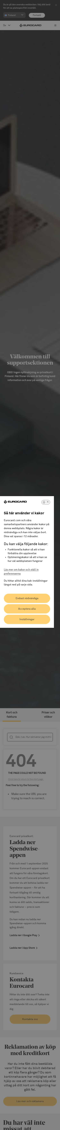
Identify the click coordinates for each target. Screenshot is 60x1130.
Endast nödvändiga (27, 598)
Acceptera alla (27, 609)
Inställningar (27, 619)
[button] (45, 502)
